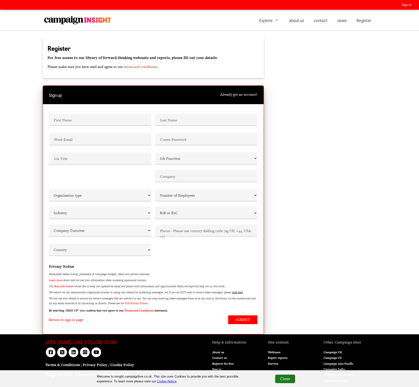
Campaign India (334, 369)
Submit (242, 319)
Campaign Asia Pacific (338, 364)
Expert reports (278, 358)
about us (296, 20)
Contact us (219, 358)
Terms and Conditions (139, 310)
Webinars (274, 352)
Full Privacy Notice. (136, 303)
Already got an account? (239, 94)
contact (321, 20)
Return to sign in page (66, 319)
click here (237, 292)
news (342, 20)
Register (363, 20)
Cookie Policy (122, 364)
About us (218, 352)
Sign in (216, 369)
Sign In (407, 4)
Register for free (223, 364)
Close (285, 379)
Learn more (56, 280)
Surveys (273, 364)
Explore (269, 20)
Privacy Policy (95, 364)
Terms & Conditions (62, 364)
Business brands (63, 286)
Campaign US (332, 358)
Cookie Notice (167, 381)
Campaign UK (332, 352)
